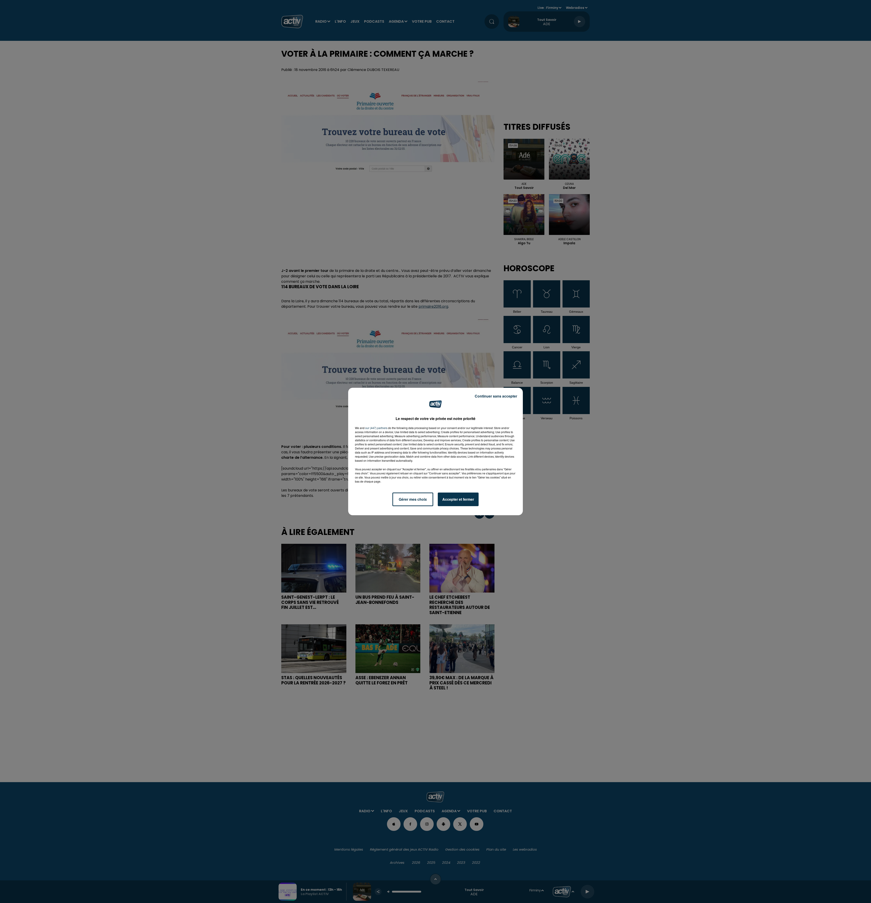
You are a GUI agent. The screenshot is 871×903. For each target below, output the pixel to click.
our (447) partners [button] (376, 428)
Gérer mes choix (413, 499)
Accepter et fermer (458, 499)
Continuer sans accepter (496, 396)
